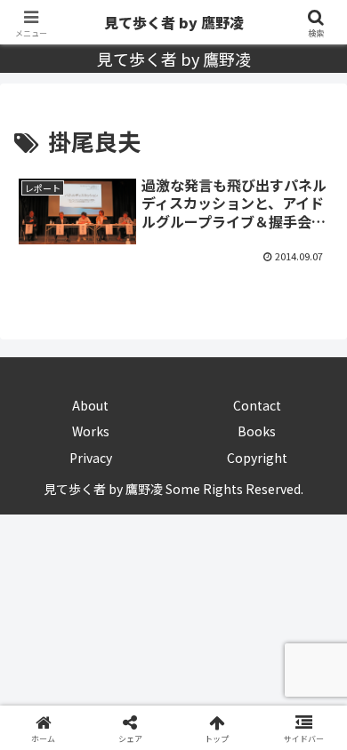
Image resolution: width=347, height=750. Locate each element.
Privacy (90, 458)
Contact (257, 405)
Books (257, 431)
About (90, 405)
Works (90, 431)
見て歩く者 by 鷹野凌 (174, 22)
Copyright (257, 458)
